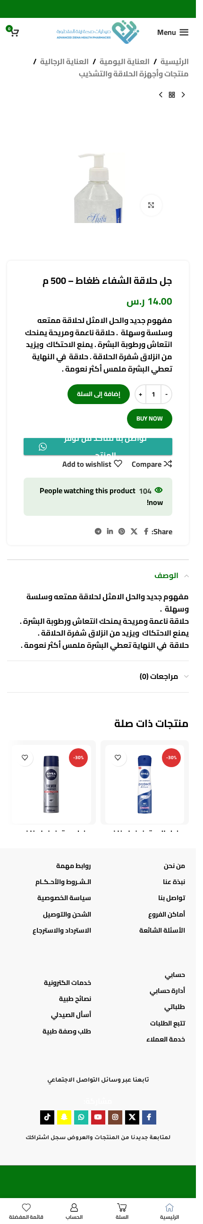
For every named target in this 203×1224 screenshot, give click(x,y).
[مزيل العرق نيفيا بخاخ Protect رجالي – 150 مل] (145, 784)
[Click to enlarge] (151, 205)
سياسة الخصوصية (64, 898)
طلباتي (174, 1007)
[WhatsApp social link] (81, 1117)
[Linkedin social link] (110, 531)
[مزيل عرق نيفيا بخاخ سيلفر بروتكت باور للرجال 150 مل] (51, 784)
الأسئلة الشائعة (162, 930)
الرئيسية (175, 62)
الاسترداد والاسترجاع (62, 930)
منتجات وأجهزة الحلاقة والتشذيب (134, 74)
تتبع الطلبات (167, 1023)
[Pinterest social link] (122, 531)
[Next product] (160, 94)
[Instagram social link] (115, 1117)
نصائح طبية (75, 998)
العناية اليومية (125, 62)
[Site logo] (98, 31)
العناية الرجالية (64, 62)
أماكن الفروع (166, 914)
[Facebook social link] (146, 531)
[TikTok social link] (47, 1117)
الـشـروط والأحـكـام (63, 882)
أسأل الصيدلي (71, 1015)
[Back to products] (172, 94)
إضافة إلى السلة (98, 393)
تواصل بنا (171, 898)
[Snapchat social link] (64, 1117)
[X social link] (134, 531)
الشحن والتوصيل (67, 914)
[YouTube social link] (98, 1117)
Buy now (149, 418)
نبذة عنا (174, 882)
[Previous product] (183, 94)
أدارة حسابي (167, 990)
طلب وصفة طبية (66, 1031)
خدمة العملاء (165, 1039)
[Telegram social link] (98, 531)
